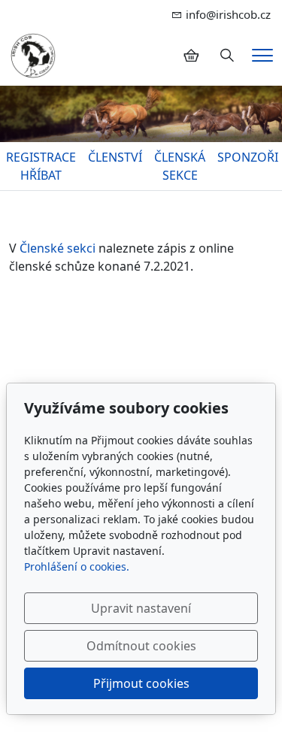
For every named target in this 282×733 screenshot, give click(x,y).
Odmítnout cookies (141, 646)
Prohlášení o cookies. (76, 566)
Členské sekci (59, 248)
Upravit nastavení (141, 608)
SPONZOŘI (247, 157)
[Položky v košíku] (191, 55)
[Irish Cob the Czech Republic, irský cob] (33, 54)
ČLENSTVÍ (115, 157)
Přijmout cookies (141, 683)
